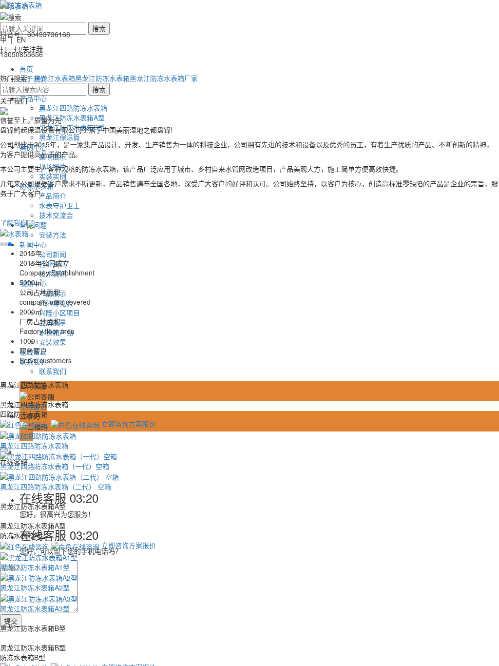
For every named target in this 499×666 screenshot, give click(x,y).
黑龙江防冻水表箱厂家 (164, 78)
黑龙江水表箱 (54, 78)
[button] (2, 244)
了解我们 (13, 222)
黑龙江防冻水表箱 (102, 78)
